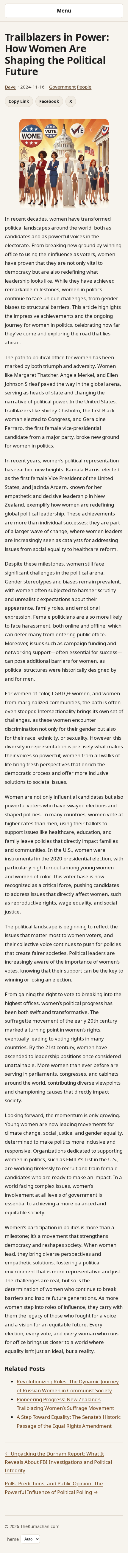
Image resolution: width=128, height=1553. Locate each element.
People (84, 87)
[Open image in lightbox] (64, 163)
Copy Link (19, 101)
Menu (64, 10)
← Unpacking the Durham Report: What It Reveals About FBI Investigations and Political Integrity (58, 1462)
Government (62, 87)
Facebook (49, 101)
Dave (10, 87)
